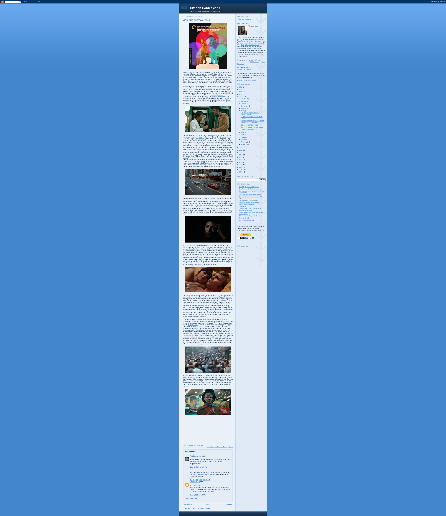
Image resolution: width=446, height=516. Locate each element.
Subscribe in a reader (245, 19)
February (244, 142)
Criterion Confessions (204, 8)
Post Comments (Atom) (201, 508)
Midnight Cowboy (189, 72)
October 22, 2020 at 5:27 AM (200, 480)
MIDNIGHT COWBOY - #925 (250, 125)
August (243, 108)
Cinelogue (242, 206)
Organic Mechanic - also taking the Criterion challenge (250, 209)
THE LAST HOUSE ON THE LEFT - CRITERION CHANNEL (252, 128)
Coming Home (200, 139)
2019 (241, 94)
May (242, 134)
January (244, 144)
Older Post (229, 504)
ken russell (220, 446)
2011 (241, 162)
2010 (241, 164)
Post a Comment (191, 498)
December (244, 98)
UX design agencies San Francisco (202, 474)
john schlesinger (212, 446)
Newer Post (188, 504)
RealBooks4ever (196, 456)
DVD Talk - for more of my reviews (250, 194)
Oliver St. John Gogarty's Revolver (250, 216)
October (244, 103)
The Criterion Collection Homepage (250, 189)
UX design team (195, 485)
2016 (241, 150)
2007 (241, 172)
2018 (241, 96)
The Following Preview (246, 220)
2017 (241, 147)
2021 (241, 89)
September (245, 106)
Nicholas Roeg (193, 325)
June (242, 132)
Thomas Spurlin (244, 218)
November (244, 101)
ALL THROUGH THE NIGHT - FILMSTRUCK (250, 113)
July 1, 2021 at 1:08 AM (198, 495)
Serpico (220, 95)
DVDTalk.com (254, 62)
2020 (241, 92)
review (213, 95)
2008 (241, 169)
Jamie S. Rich (254, 26)
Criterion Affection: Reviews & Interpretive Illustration (249, 203)
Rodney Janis (195, 482)
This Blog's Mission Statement (249, 187)
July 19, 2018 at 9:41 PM (198, 467)
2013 (241, 157)
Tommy (217, 326)
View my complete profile (247, 80)
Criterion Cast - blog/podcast (248, 200)
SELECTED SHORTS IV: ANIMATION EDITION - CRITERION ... (252, 121)
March (243, 139)
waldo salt (230, 446)
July (242, 111)
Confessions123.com (244, 69)
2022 (241, 87)
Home (208, 504)
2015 (241, 152)
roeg (225, 446)
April (242, 137)
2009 (241, 167)
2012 (241, 160)
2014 (241, 155)
